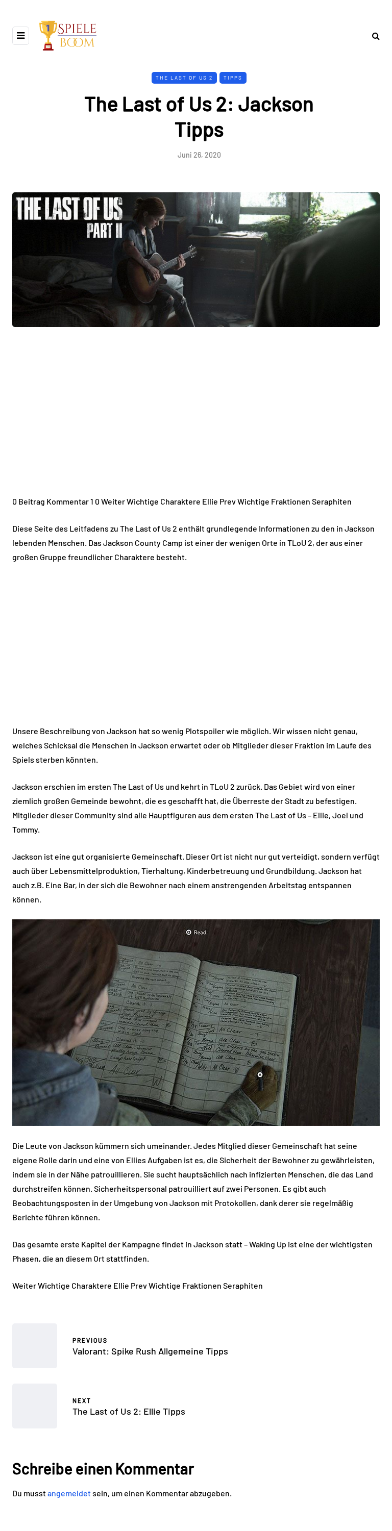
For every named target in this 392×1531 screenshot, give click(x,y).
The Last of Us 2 (184, 77)
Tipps (233, 77)
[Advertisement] (196, 418)
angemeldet (69, 1493)
